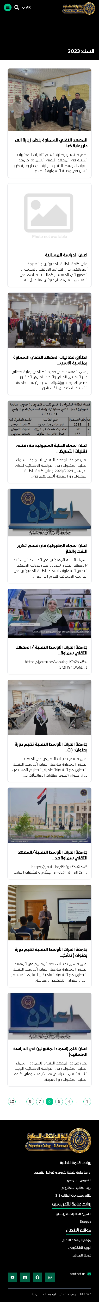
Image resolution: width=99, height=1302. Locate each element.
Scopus (85, 1222)
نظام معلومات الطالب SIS (73, 1196)
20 (11, 1101)
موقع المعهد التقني (76, 1240)
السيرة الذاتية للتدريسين (73, 1214)
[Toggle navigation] (8, 7)
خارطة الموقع (82, 1256)
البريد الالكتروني (79, 1248)
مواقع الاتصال (78, 1230)
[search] (17, 7)
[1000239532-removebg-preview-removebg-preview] (76, 8)
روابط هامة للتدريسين (71, 1204)
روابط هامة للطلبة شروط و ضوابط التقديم (62, 1173)
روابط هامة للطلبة (75, 1163)
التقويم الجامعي (79, 1180)
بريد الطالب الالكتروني (76, 1188)
